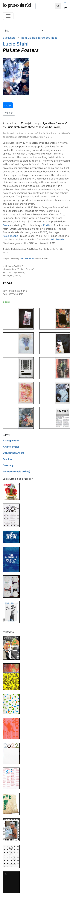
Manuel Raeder (27, 258)
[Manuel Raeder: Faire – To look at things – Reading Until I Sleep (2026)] (13, 647)
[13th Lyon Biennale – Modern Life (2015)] (13, 536)
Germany (8, 465)
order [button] (7, 105)
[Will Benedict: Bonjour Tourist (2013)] (13, 829)
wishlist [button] (8, 112)
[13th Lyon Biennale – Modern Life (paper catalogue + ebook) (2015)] (13, 559)
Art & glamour (11, 440)
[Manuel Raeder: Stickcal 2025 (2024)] (13, 676)
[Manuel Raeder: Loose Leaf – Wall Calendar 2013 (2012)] (13, 856)
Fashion (7, 459)
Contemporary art (13, 452)
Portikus (48, 225)
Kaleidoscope (10, 236)
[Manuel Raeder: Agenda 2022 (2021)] (13, 753)
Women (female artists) (16, 471)
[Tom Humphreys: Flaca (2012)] (13, 586)
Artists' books (11, 446)
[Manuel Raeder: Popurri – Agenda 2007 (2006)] (13, 882)
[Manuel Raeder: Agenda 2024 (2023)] (13, 704)
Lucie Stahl (16, 44)
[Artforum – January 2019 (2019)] (13, 491)
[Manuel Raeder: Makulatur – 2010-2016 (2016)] (13, 778)
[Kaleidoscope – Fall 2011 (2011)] (13, 611)
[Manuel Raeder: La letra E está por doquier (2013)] (13, 803)
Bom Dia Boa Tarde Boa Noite (39, 37)
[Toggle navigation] (8, 16)
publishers (9, 37)
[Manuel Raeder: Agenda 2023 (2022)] (13, 728)
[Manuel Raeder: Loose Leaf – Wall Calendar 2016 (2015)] (13, 515)
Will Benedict (58, 239)
